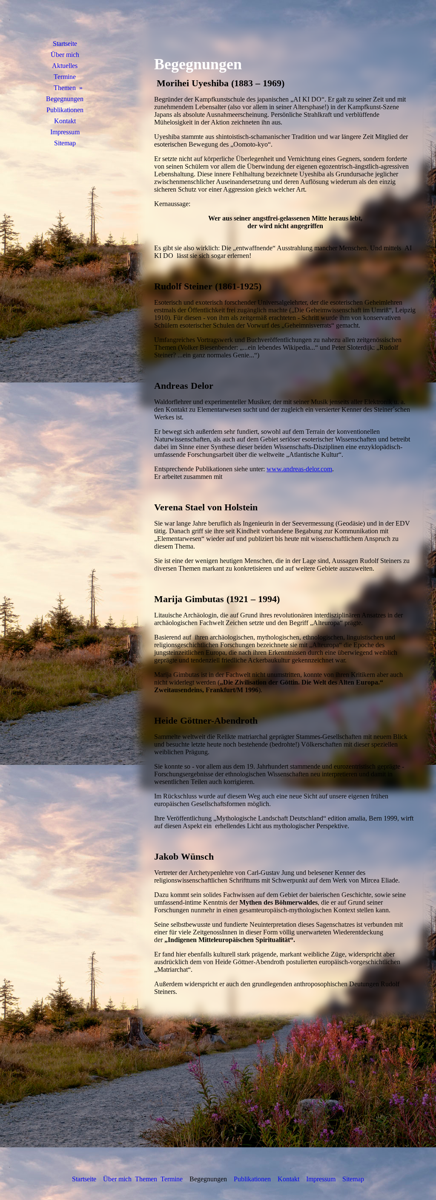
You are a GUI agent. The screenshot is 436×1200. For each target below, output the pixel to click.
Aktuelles (64, 65)
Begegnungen (64, 98)
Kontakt (65, 121)
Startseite (65, 43)
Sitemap (65, 143)
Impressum (65, 132)
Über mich (65, 54)
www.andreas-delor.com (299, 469)
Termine (65, 76)
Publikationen (64, 109)
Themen (65, 87)
